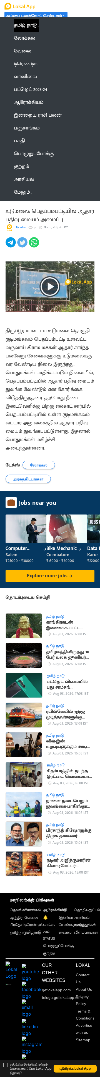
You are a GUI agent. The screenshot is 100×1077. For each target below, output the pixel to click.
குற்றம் (49, 953)
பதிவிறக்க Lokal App (75, 1068)
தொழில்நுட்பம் (87, 910)
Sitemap (83, 1040)
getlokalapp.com (56, 990)
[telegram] (11, 245)
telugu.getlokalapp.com (62, 997)
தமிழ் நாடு (25, 25)
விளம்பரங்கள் (86, 932)
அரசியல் (81, 917)
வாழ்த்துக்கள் (85, 925)
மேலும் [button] (22, 192)
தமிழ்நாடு (18, 932)
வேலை (31, 917)
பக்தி (63, 910)
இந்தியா (66, 917)
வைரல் (65, 932)
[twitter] (23, 245)
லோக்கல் (32, 910)
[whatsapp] (35, 245)
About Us (84, 989)
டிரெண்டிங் (33, 925)
